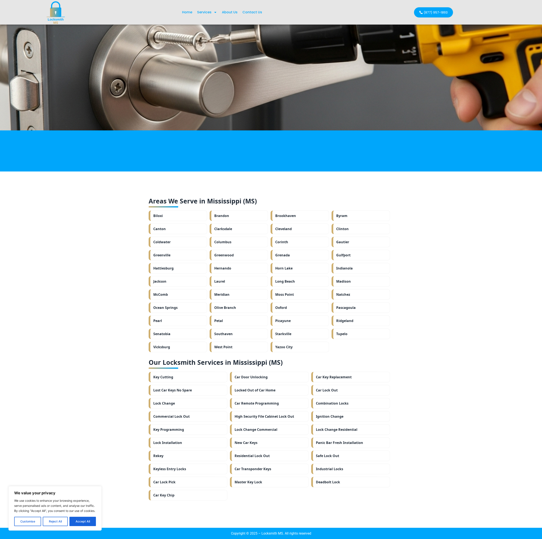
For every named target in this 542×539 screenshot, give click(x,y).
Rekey (158, 455)
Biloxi (158, 215)
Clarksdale (223, 229)
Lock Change (164, 403)
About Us (230, 12)
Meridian (222, 294)
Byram (341, 215)
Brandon (221, 215)
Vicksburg (161, 347)
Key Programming (168, 429)
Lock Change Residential (336, 429)
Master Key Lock (248, 482)
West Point (223, 347)
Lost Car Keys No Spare (172, 390)
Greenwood (224, 255)
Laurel (219, 281)
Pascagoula (346, 307)
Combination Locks (332, 403)
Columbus (222, 242)
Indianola (344, 268)
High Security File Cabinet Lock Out (264, 416)
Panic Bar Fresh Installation (339, 442)
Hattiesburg (163, 268)
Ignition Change (329, 416)
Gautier (342, 242)
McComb (160, 294)
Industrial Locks (329, 469)
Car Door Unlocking (251, 377)
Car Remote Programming (257, 403)
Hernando (222, 268)
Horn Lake (284, 268)
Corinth (281, 242)
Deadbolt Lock (328, 482)
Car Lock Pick (164, 482)
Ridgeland (344, 320)
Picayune (283, 320)
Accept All (83, 521)
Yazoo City (284, 347)
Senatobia (161, 334)
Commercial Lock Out (171, 416)
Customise (27, 521)
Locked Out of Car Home (255, 390)
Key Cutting (163, 377)
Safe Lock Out (327, 455)
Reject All (55, 521)
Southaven (223, 334)
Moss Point (284, 294)
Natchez (343, 294)
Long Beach (285, 281)
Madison (343, 281)
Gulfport (343, 255)
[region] (55, 508)
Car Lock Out (327, 390)
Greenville (161, 255)
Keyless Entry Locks (169, 469)
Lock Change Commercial (256, 429)
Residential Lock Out (252, 455)
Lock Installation (167, 442)
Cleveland (283, 229)
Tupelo (341, 334)
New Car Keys (246, 442)
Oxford (281, 307)
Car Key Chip (163, 495)
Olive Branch (225, 307)
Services (204, 12)
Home (187, 12)
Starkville (283, 334)
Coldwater (162, 242)
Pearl (157, 320)
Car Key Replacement (334, 377)
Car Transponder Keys (253, 469)
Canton (159, 229)
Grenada (282, 255)
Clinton (342, 229)
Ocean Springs (165, 307)
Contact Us (252, 12)
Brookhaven (285, 215)
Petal (218, 320)
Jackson (159, 281)
